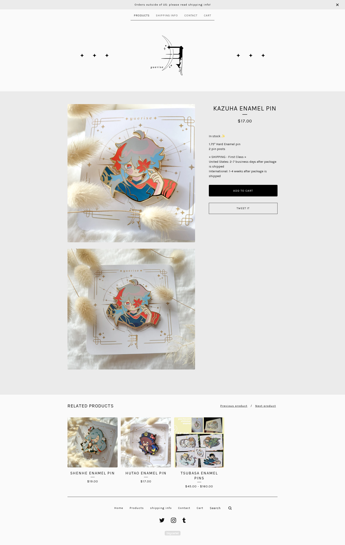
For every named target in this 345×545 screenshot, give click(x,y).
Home (118, 508)
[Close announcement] (337, 4)
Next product (265, 406)
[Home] (172, 55)
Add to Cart (243, 190)
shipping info (167, 15)
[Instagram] (173, 520)
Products (142, 15)
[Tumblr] (184, 520)
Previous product (233, 406)
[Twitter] (162, 520)
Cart (207, 15)
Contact (190, 15)
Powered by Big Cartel (172, 533)
